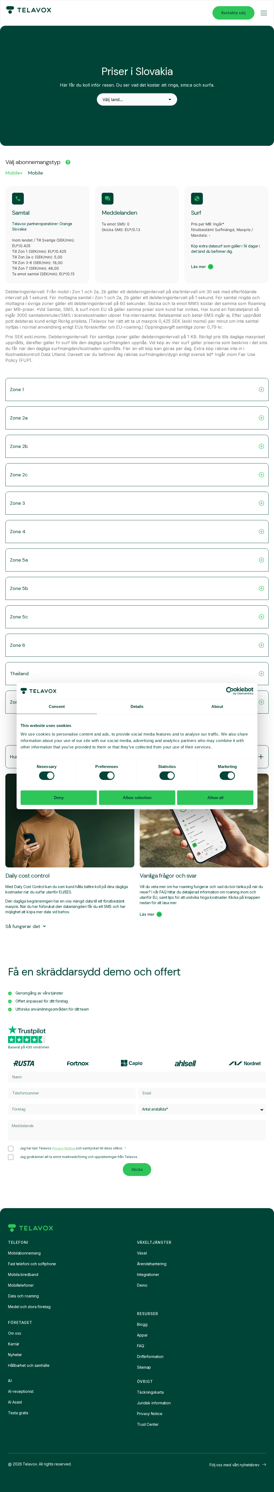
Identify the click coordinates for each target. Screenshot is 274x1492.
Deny (59, 797)
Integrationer (148, 1274)
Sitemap (144, 1367)
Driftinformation (150, 1356)
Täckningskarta (150, 1392)
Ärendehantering (151, 1263)
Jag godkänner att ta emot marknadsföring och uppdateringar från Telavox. (79, 1157)
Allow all (215, 797)
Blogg (142, 1324)
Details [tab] (137, 706)
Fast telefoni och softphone (32, 1263)
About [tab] (217, 706)
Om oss (14, 1333)
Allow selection (137, 797)
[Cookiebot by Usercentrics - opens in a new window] (230, 691)
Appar (142, 1335)
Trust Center (148, 1424)
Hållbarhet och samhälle (29, 1365)
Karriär (13, 1344)
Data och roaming (23, 1296)
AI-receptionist (20, 1391)
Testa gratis (18, 1413)
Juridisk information (154, 1403)
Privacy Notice (64, 1148)
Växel (142, 1253)
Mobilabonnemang (24, 1253)
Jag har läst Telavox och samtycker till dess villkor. (72, 1148)
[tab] (14, 174)
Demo (142, 1285)
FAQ (140, 1345)
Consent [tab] (57, 706)
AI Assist (15, 1402)
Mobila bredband (23, 1274)
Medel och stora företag (29, 1306)
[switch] (107, 775)
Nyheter (15, 1354)
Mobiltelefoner (21, 1285)
